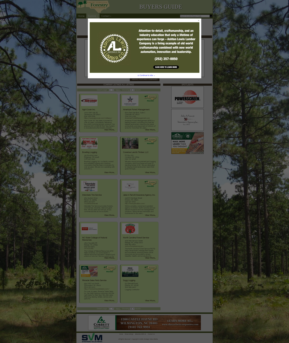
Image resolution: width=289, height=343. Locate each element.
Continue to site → (146, 75)
